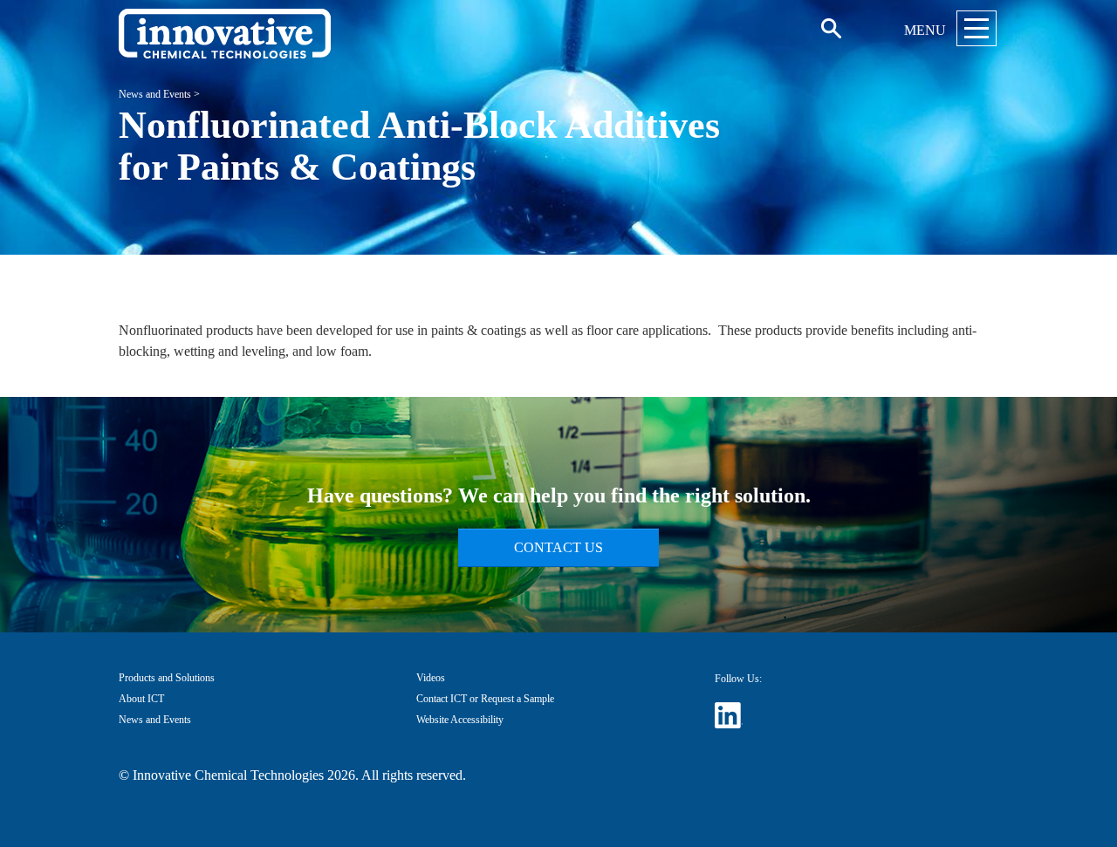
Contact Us (558, 547)
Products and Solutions (167, 678)
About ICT (141, 699)
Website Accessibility (460, 720)
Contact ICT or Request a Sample (485, 699)
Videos (430, 678)
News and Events (155, 94)
